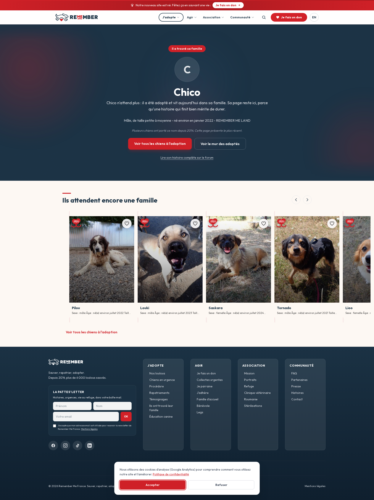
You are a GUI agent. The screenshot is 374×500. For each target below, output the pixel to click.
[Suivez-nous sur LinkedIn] (89, 445)
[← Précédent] (296, 199)
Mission (249, 373)
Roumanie (251, 399)
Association (211, 17)
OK (126, 416)
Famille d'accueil (207, 399)
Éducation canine (161, 417)
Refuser (221, 485)
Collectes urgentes (210, 380)
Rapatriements (159, 393)
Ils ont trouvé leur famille (161, 408)
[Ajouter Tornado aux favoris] (332, 223)
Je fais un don (206, 373)
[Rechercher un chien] (264, 17)
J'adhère (203, 393)
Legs (200, 412)
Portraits (250, 380)
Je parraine (205, 386)
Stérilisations (253, 406)
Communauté (240, 17)
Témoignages (158, 399)
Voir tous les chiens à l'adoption (160, 143)
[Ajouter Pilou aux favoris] (127, 223)
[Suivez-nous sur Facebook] (53, 445)
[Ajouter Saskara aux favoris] (263, 223)
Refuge (249, 386)
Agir (190, 17)
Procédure (156, 386)
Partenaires (299, 380)
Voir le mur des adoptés (220, 144)
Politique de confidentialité (171, 474)
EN (314, 17)
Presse (296, 386)
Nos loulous (157, 373)
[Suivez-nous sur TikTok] (77, 445)
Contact (297, 399)
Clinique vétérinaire (257, 393)
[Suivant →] (307, 199)
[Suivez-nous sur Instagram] (65, 445)
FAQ (294, 373)
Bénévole (203, 406)
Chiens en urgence (162, 380)
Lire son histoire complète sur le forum (187, 158)
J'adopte (169, 17)
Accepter (153, 485)
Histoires (297, 393)
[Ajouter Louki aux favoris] (195, 223)
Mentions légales (89, 429)
